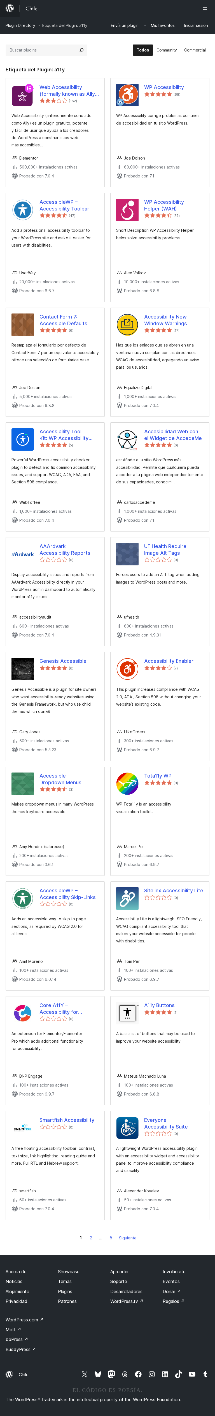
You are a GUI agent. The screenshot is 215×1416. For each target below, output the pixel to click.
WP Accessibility (164, 87)
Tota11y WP (158, 776)
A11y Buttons (159, 1005)
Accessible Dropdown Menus (60, 779)
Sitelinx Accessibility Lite (173, 890)
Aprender (119, 1271)
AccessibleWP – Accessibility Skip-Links (67, 894)
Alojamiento (17, 1291)
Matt (13, 1329)
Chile (24, 1374)
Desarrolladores (126, 1291)
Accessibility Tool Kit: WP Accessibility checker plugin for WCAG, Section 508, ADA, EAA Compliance (65, 435)
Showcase (69, 1271)
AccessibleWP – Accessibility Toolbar (64, 205)
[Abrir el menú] (206, 8)
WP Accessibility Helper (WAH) (164, 205)
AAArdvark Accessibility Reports (64, 549)
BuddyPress (21, 1349)
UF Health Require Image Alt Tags (165, 549)
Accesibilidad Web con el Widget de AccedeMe (173, 435)
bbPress (17, 1339)
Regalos (174, 1301)
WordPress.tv (127, 1301)
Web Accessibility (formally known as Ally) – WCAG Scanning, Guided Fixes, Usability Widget (68, 90)
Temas (65, 1281)
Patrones (67, 1301)
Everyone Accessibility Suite (166, 1123)
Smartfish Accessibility (66, 1120)
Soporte (118, 1281)
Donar (172, 1291)
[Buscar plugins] (81, 50)
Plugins (65, 1291)
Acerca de (16, 1271)
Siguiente (128, 1237)
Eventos (171, 1281)
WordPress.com (25, 1320)
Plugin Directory (20, 25)
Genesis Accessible (63, 661)
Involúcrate (174, 1271)
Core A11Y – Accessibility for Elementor (58, 1008)
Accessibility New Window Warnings (165, 320)
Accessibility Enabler (168, 661)
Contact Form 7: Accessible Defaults (63, 320)
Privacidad (16, 1301)
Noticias (14, 1281)
